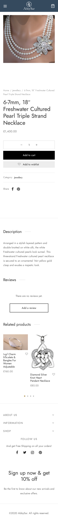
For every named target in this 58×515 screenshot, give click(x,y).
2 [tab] (27, 396)
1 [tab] (24, 396)
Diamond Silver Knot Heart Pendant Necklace (40, 378)
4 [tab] (33, 396)
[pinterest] (40, 452)
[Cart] (53, 6)
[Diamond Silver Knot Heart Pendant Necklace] (42, 352)
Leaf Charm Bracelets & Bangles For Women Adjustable (9, 360)
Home (6, 90)
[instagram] (32, 452)
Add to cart (29, 155)
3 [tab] (30, 396)
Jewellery (16, 90)
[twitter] (24, 452)
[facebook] (17, 452)
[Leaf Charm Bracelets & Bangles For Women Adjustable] (15, 342)
